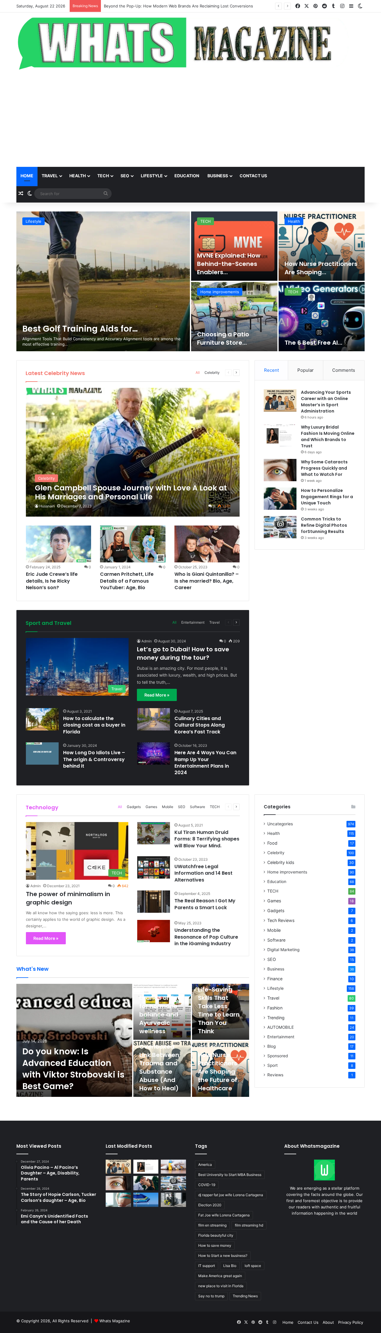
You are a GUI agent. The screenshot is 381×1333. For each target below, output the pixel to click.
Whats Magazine (114, 1320)
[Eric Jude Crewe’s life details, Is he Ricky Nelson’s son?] (58, 544)
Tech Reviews (280, 920)
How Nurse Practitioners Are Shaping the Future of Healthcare (217, 1071)
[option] (190, 281)
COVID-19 (206, 1185)
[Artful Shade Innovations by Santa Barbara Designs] (146, 1200)
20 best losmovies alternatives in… (312, 338)
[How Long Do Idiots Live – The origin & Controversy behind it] (42, 753)
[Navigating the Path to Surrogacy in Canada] (118, 1200)
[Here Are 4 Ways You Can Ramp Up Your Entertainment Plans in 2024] (153, 753)
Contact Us (308, 1322)
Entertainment (301, 291)
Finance (274, 978)
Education (186, 175)
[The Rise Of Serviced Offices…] (322, 246)
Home (27, 175)
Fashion (274, 1007)
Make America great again (220, 1276)
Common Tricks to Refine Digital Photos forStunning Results (324, 525)
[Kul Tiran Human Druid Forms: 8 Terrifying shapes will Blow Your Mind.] (153, 833)
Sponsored (277, 1055)
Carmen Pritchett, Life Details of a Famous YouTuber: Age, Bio (127, 581)
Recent (271, 370)
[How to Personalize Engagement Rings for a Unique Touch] (280, 498)
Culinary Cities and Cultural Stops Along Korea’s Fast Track (199, 725)
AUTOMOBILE (280, 1027)
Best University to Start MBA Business (229, 1174)
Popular (305, 370)
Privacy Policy (350, 1322)
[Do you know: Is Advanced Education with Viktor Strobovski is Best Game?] (74, 1040)
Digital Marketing (283, 949)
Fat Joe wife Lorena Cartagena (224, 1215)
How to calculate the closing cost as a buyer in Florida (94, 725)
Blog (271, 1046)
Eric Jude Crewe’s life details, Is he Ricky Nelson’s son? (52, 581)
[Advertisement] (190, 119)
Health (77, 175)
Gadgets (134, 806)
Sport (272, 1065)
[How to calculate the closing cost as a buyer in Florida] (42, 719)
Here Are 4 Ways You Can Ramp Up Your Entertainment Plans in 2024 (205, 762)
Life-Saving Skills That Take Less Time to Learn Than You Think (219, 1010)
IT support (206, 1265)
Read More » (156, 694)
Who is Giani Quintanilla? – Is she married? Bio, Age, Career (206, 581)
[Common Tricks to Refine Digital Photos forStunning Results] (280, 527)
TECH (103, 175)
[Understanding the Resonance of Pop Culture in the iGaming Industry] (153, 931)
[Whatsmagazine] (190, 42)
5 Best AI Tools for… (62, 329)
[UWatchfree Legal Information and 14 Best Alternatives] (153, 867)
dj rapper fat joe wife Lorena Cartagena (230, 1195)
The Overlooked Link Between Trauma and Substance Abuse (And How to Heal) (159, 1063)
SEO (125, 175)
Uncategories (280, 823)
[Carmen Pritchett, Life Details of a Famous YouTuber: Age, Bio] (132, 544)
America (205, 1164)
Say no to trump (211, 1296)
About (328, 1322)
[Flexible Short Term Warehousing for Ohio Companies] (173, 1200)
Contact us (253, 175)
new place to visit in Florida (220, 1286)
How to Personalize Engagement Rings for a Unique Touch (327, 496)
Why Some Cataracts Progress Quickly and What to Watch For (324, 468)
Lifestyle (152, 175)
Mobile (167, 806)
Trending (276, 1017)
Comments (343, 370)
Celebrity (212, 372)
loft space (253, 1265)
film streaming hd (249, 1225)
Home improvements (287, 872)
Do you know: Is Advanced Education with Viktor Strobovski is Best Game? (173, 6)
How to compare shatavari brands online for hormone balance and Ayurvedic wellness (160, 1002)
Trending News (245, 1296)
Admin (146, 641)
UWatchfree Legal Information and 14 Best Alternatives (203, 873)
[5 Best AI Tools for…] (103, 281)
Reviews (275, 1074)
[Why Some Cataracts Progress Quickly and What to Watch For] (280, 470)
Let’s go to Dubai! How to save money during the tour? (183, 653)
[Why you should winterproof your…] (234, 246)
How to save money (214, 1245)
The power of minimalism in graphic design (68, 898)
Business (217, 175)
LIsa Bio (229, 1265)
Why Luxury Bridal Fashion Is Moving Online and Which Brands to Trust (328, 436)
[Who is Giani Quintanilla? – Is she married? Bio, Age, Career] (207, 544)
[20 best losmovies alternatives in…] (322, 316)
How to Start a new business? (222, 1255)
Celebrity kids (280, 862)
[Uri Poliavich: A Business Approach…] (234, 316)
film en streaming (212, 1225)
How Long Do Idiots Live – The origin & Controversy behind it (94, 759)
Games (151, 806)
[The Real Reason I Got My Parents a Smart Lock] (153, 901)
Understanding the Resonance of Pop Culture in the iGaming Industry (206, 937)
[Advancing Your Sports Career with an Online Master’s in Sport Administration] (280, 400)
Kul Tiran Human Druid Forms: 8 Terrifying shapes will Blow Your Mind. (206, 839)
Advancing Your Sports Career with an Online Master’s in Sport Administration (326, 401)
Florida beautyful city (215, 1235)
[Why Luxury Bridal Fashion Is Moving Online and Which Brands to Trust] (280, 435)
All (198, 372)
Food (272, 843)
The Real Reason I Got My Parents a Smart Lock (204, 904)
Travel (50, 175)
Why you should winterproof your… (225, 268)
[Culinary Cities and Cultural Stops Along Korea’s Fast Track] (153, 719)
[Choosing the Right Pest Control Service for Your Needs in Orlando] (173, 1167)
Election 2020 (209, 1205)
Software (197, 806)
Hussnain (47, 506)
